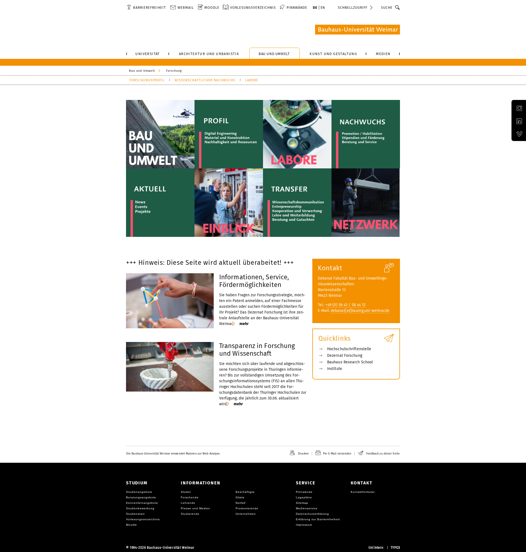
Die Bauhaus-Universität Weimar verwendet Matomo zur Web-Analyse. (173, 453)
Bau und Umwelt (142, 71)
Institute (334, 368)
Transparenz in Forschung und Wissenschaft (257, 349)
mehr (244, 323)
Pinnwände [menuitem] (297, 7)
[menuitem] (146, 7)
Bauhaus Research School (350, 362)
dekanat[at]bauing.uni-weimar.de (360, 310)
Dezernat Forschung (344, 355)
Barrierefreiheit (149, 7)
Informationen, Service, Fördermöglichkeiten (254, 281)
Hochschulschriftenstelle (349, 349)
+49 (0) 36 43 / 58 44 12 (345, 305)
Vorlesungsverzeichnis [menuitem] (253, 7)
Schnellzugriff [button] (352, 7)
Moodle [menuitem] (211, 7)
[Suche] (397, 7)
